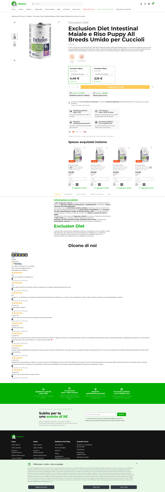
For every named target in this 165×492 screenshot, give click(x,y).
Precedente (16, 270)
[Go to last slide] (15, 22)
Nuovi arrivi (76, 9)
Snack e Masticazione (17, 451)
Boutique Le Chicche (123, 9)
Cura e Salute (17, 458)
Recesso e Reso (83, 457)
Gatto (21, 9)
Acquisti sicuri (82, 442)
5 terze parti (36, 468)
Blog (58, 9)
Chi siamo (66, 9)
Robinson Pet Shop (62, 442)
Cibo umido (81, 136)
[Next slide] (15, 60)
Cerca (33, 4)
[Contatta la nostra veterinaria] (149, 4)
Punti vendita (49, 9)
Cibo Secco (16, 445)
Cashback (80, 449)
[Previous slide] (71, 167)
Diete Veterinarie (91, 136)
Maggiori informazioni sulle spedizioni (80, 105)
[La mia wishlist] (145, 4)
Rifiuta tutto (96, 487)
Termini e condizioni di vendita (84, 446)
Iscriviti (121, 414)
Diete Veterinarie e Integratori (105, 136)
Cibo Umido (16, 448)
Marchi (28, 9)
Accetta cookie (124, 487)
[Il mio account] (141, 4)
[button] (137, 463)
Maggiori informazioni (41, 487)
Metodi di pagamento (81, 453)
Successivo (24, 270)
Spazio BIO (38, 9)
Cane (13, 9)
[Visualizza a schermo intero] (59, 22)
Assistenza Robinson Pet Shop (62, 457)
